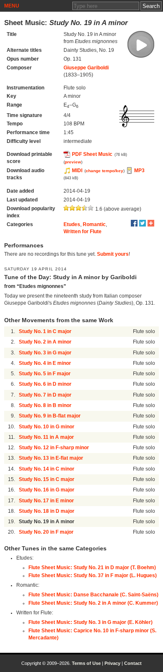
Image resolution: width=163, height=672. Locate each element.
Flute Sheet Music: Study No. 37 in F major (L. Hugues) (92, 575)
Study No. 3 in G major (45, 352)
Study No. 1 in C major (45, 331)
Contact (133, 663)
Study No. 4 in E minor (45, 363)
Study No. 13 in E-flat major (51, 458)
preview (73, 162)
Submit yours (113, 254)
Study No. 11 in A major (46, 437)
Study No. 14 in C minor (46, 468)
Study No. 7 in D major (45, 394)
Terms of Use (86, 663)
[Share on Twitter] (142, 223)
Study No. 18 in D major (46, 511)
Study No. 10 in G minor (46, 426)
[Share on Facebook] (134, 223)
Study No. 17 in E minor (46, 500)
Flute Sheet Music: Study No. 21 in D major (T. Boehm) (92, 567)
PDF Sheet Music (92, 154)
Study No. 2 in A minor (45, 341)
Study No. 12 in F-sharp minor (54, 447)
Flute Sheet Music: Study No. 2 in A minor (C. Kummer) (93, 603)
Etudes (72, 224)
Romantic (94, 224)
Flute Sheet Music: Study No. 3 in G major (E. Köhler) (90, 622)
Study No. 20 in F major (46, 532)
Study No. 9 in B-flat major (50, 415)
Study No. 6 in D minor (45, 384)
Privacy (112, 663)
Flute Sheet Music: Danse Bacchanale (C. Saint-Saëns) (93, 594)
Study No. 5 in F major (45, 373)
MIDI (77, 170)
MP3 (139, 170)
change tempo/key (104, 170)
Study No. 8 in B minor (45, 405)
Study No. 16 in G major (46, 489)
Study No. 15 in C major (46, 479)
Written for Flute (83, 231)
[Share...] (151, 223)
